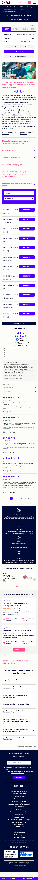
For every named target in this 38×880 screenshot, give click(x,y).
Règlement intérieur (19, 832)
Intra (16, 29)
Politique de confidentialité (19, 865)
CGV (19, 829)
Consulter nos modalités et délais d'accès (9, 133)
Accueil (4, 7)
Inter (6, 29)
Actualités (19, 809)
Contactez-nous (19, 799)
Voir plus (19, 650)
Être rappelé (28, 878)
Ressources (19, 814)
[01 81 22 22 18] (25, 2)
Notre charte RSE (19, 824)
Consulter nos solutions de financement (27, 133)
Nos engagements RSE (19, 822)
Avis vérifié (7, 400)
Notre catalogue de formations (19, 791)
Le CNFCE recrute (19, 827)
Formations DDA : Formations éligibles (24, 7)
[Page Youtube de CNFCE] (24, 847)
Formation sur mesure (19, 794)
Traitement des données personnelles (19, 864)
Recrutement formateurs (19, 801)
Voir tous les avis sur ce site (20, 345)
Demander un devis (19, 796)
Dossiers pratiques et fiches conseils (19, 804)
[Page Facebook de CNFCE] (11, 847)
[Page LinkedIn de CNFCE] (17, 847)
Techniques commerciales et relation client (14, 9)
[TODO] (21, 375)
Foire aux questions (19, 807)
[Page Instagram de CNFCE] (21, 847)
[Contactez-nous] (21, 2)
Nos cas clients (19, 817)
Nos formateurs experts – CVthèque (19, 820)
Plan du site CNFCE (19, 837)
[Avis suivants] (31, 498)
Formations (10, 7)
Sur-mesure (28, 29)
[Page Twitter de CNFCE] (14, 847)
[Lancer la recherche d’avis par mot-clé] (36, 392)
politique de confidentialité (17, 773)
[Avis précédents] (7, 498)
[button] (19, 142)
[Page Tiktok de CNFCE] (27, 847)
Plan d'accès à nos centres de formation (19, 812)
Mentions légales (19, 835)
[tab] (17, 586)
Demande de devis (9, 878)
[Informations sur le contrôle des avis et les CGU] (29, 342)
